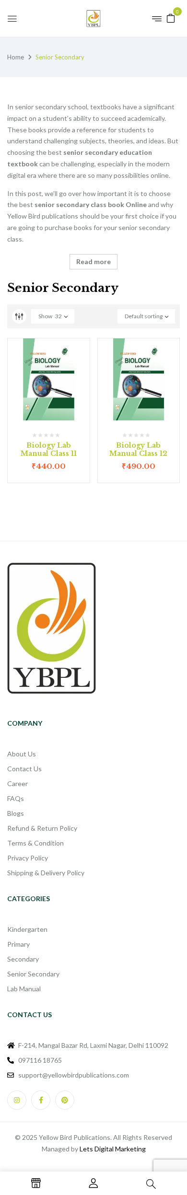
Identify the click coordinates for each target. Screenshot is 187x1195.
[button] (170, 17)
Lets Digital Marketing (113, 1149)
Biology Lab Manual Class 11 (49, 449)
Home (15, 57)
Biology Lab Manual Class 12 (138, 449)
